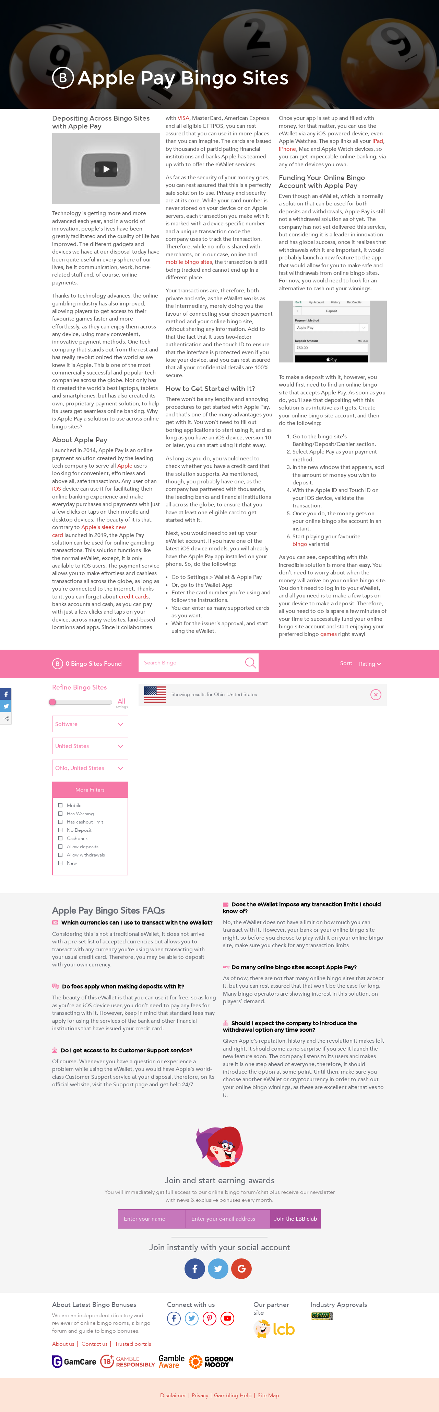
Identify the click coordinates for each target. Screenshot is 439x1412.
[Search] (251, 662)
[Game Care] (74, 1361)
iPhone (287, 149)
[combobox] (90, 724)
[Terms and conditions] (127, 1361)
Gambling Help (233, 1395)
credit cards (134, 597)
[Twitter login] (218, 1268)
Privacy (200, 1395)
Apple (124, 466)
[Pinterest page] (209, 1318)
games (328, 634)
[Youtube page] (227, 1318)
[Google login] (241, 1268)
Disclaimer (173, 1395)
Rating (368, 664)
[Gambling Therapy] (211, 1361)
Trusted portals (133, 1344)
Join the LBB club (295, 1219)
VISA (183, 118)
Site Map (268, 1395)
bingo (300, 544)
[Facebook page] (174, 1318)
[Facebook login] (195, 1268)
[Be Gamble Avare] (172, 1361)
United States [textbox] (72, 746)
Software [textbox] (66, 724)
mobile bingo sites (189, 262)
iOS (56, 489)
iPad (377, 141)
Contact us (95, 1344)
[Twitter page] (192, 1318)
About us (63, 1344)
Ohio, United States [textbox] (79, 768)
